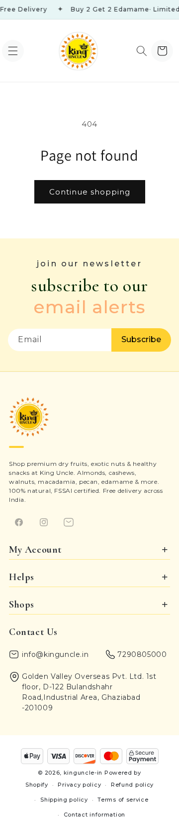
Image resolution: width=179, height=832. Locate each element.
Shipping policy (64, 799)
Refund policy (132, 784)
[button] (13, 51)
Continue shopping (89, 192)
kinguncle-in (83, 772)
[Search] (141, 50)
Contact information (94, 814)
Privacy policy (79, 784)
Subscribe (141, 339)
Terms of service (122, 799)
